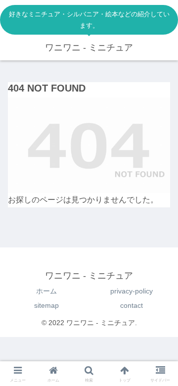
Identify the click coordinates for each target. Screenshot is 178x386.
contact (131, 305)
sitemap (46, 305)
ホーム (46, 291)
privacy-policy (131, 291)
